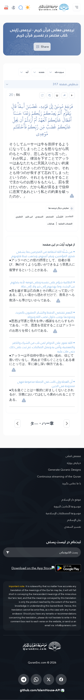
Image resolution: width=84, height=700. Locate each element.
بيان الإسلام (74, 519)
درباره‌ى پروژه (74, 462)
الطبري (19, 217)
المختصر (50, 217)
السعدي (39, 217)
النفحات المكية (65, 224)
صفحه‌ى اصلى (73, 456)
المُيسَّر (59, 217)
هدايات (50, 224)
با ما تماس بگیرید (71, 483)
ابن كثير (29, 217)
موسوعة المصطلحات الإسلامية (63, 513)
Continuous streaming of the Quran (59, 476)
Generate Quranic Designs (64, 469)
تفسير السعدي (72, 526)
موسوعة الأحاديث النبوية (67, 506)
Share (44, 46)
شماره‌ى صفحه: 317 (65, 84)
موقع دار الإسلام (71, 499)
